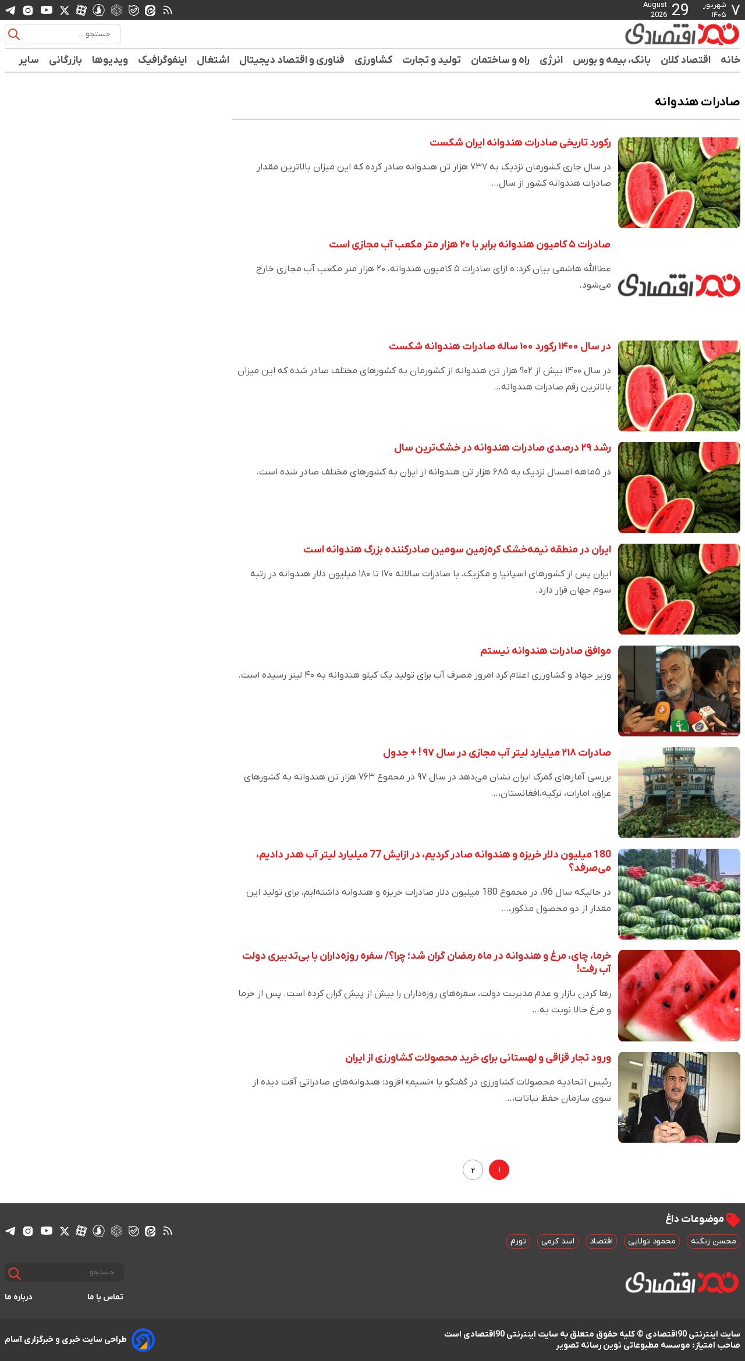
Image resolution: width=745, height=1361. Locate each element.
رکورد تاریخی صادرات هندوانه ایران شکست (520, 143)
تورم (518, 1241)
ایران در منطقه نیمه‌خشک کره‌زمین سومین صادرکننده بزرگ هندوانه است (457, 550)
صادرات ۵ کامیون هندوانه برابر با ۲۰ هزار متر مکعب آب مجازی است (470, 244)
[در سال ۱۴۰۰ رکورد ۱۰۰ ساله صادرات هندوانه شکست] (679, 386)
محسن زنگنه (713, 1241)
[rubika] (117, 9)
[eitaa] (150, 10)
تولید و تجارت (432, 60)
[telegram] (10, 10)
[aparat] (81, 10)
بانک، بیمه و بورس (612, 60)
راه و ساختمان (500, 60)
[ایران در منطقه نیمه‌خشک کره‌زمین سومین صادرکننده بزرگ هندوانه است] (679, 589)
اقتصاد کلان (686, 60)
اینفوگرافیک (162, 60)
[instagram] (28, 10)
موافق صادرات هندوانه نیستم (545, 651)
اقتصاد (601, 1241)
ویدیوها (110, 60)
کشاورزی (373, 60)
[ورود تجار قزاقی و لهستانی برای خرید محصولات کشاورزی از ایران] (679, 1097)
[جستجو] (14, 34)
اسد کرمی (557, 1241)
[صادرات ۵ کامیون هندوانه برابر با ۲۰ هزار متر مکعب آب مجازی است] (679, 284)
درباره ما (19, 1297)
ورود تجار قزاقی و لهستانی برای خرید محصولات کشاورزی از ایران (478, 1058)
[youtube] (47, 10)
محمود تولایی (652, 1241)
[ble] (134, 10)
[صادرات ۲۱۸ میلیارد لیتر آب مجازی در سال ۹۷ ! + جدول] (679, 792)
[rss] (167, 9)
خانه (730, 60)
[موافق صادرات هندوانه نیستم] (679, 690)
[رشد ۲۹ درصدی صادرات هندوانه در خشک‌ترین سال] (679, 487)
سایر (29, 60)
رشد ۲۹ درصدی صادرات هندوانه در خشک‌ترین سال (502, 448)
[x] (64, 10)
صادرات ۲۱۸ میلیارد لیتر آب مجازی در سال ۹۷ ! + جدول (497, 753)
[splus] (99, 9)
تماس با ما (105, 1297)
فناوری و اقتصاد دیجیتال (292, 60)
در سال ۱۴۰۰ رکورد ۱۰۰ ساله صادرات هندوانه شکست (499, 346)
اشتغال (213, 60)
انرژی (551, 60)
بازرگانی (66, 60)
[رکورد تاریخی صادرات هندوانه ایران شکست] (679, 182)
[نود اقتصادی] (648, 33)
